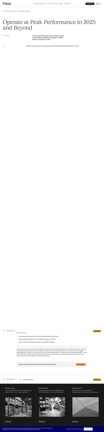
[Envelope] (14, 331)
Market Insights (59, 3)
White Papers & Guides (28, 379)
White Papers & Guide (24, 11)
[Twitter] (10, 331)
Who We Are (67, 3)
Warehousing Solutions (39, 3)
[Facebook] (12, 331)
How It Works (50, 3)
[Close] (101, 429)
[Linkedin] (7, 331)
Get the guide (80, 364)
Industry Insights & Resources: (10, 11)
